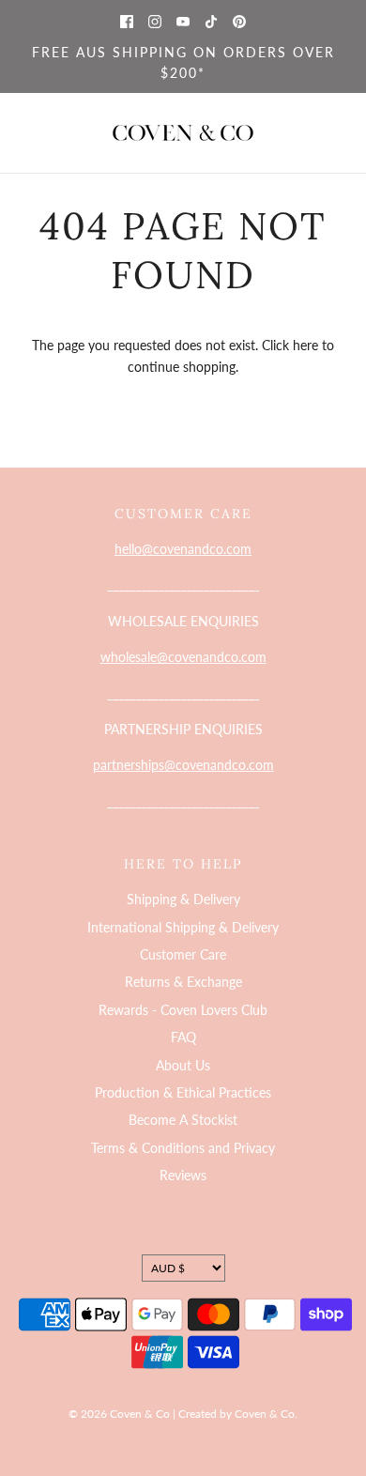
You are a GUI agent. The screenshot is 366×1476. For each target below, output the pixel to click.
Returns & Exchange (183, 982)
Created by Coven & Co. (237, 1414)
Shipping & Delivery (183, 899)
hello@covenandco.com (183, 549)
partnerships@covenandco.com (183, 765)
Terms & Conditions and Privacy (183, 1148)
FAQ (183, 1037)
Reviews (183, 1175)
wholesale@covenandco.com (183, 657)
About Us (183, 1065)
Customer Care (183, 954)
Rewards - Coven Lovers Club (183, 1010)
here (305, 345)
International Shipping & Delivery (183, 927)
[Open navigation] (26, 133)
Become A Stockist (183, 1120)
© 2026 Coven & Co (119, 1414)
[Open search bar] (288, 133)
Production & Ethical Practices (183, 1092)
